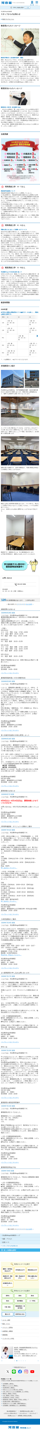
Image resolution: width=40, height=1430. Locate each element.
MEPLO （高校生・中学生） (10, 1393)
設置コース (5, 1242)
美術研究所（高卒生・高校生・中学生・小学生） (15, 1399)
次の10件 (29, 604)
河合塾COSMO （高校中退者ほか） (12, 1401)
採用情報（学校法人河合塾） (25, 1415)
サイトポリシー (23, 1413)
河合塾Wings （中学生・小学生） (11, 1397)
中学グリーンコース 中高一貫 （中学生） (13, 1389)
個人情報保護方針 (11, 1411)
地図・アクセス (7, 1239)
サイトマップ (32, 1413)
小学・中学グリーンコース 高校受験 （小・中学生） (16, 1391)
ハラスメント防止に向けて (10, 1413)
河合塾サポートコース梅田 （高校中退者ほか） (15, 1403)
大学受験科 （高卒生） (8, 1383)
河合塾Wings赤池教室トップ (11, 1235)
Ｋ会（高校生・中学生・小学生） (11, 1395)
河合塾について (12, 1415)
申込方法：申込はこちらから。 (11, 955)
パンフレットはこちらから (10, 673)
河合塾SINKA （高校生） (9, 1387)
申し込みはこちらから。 (9, 868)
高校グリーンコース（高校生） (10, 1385)
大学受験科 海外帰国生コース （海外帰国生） (15, 1405)
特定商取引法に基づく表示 (26, 1411)
